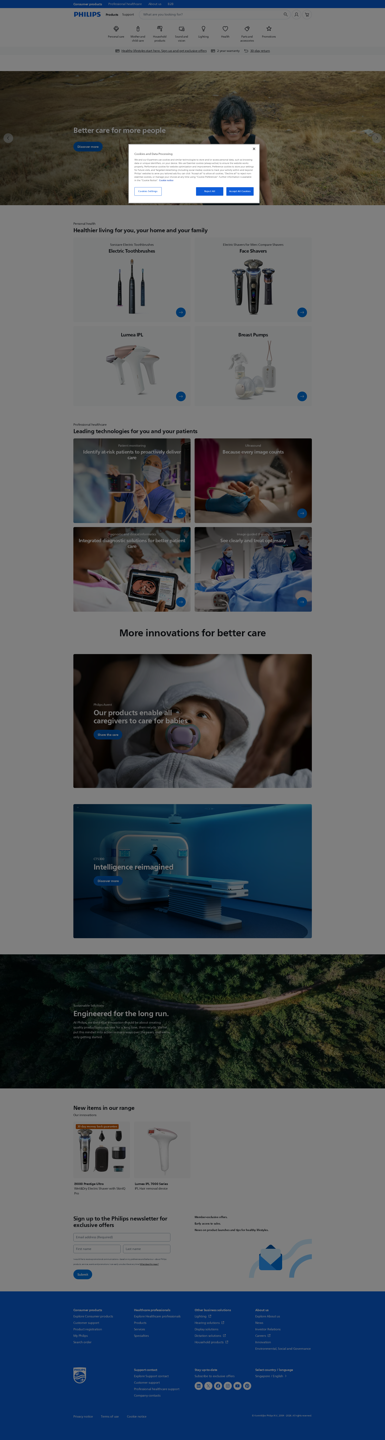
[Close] (254, 148)
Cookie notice (166, 180)
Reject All (209, 191)
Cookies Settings (147, 191)
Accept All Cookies (240, 191)
